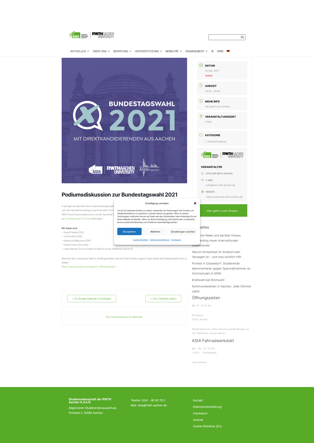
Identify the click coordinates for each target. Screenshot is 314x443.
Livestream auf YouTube (77, 218)
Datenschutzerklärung (160, 239)
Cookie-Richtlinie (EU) (207, 426)
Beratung (120, 51)
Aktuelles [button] (78, 51)
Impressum (176, 239)
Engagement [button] (195, 51)
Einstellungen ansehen (183, 231)
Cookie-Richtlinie (140, 239)
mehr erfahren (199, 362)
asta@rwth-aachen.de (152, 405)
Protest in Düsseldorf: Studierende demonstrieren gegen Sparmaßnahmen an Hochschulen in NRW (221, 268)
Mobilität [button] (172, 51)
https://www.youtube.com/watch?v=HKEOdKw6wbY (89, 266)
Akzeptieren (129, 231)
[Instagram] (212, 51)
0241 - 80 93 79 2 (153, 400)
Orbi (220, 51)
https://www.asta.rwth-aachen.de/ (224, 196)
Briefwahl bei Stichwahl (208, 280)
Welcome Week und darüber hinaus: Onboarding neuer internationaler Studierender (216, 240)
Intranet (198, 419)
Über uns (100, 51)
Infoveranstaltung (216, 141)
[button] (195, 203)
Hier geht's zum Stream (217, 106)
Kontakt (198, 400)
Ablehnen (155, 231)
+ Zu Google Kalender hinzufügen (91, 298)
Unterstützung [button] (147, 51)
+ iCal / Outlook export (163, 298)
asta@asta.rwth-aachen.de (220, 185)
